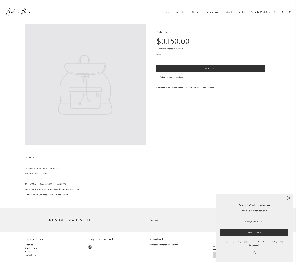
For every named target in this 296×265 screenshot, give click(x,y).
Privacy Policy (271, 242)
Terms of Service (32, 255)
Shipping (160, 49)
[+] (169, 60)
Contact (242, 12)
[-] (157, 60)
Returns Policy (31, 251)
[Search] (275, 12)
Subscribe (29, 245)
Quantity (160, 55)
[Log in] (282, 12)
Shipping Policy (31, 248)
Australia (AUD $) (259, 12)
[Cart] (290, 12)
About (228, 12)
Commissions (213, 12)
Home (166, 12)
